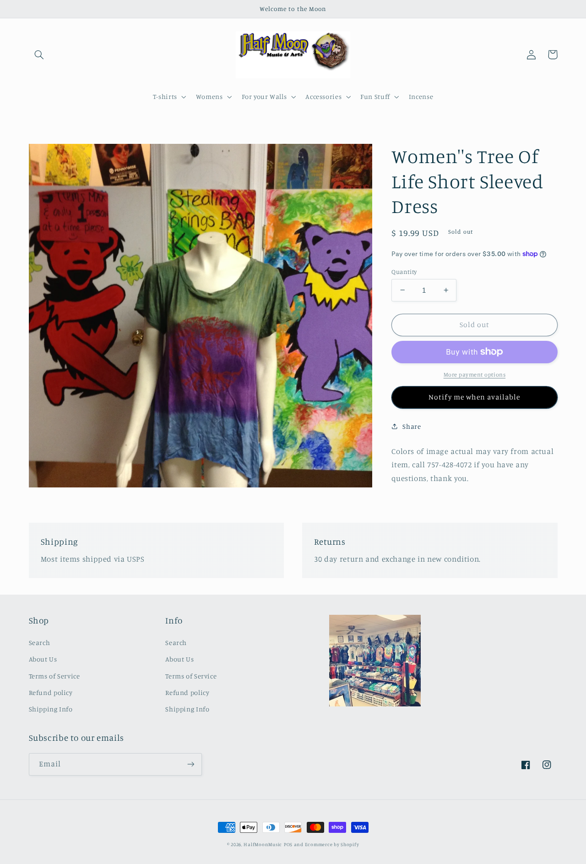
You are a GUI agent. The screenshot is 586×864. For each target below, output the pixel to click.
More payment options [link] (475, 374)
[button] (39, 54)
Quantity (404, 271)
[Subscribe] (190, 764)
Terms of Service (54, 676)
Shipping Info (51, 709)
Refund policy (51, 692)
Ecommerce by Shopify (332, 844)
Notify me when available (474, 397)
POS (288, 844)
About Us (43, 659)
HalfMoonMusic (263, 844)
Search (39, 642)
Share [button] (411, 426)
